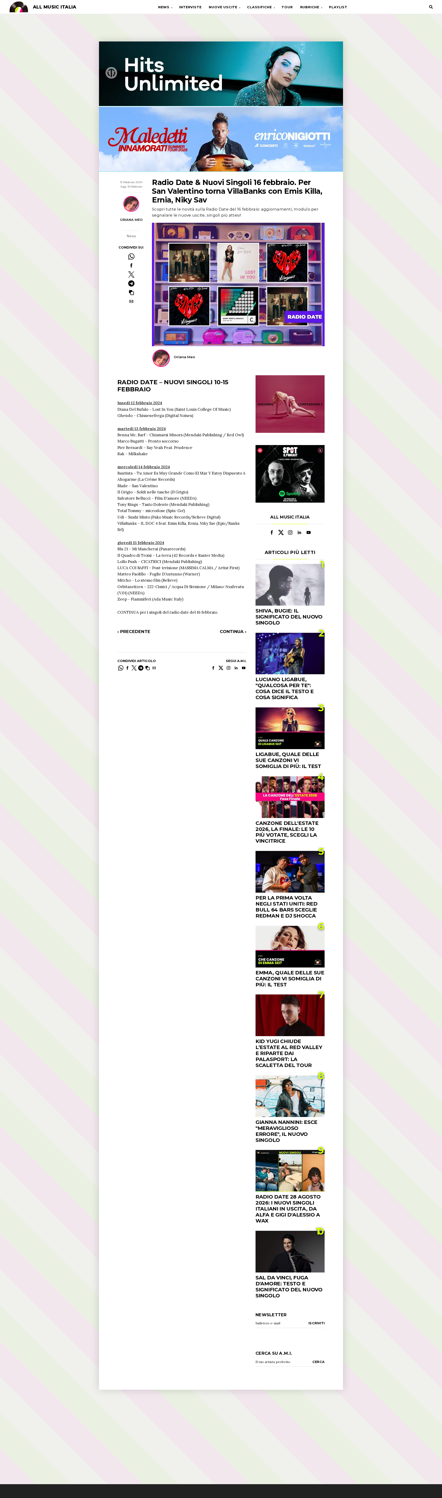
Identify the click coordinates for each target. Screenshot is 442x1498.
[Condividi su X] (131, 274)
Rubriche (309, 7)
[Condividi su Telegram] (131, 283)
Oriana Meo (131, 220)
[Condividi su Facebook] (131, 265)
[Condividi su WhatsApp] (131, 256)
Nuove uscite (223, 7)
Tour (287, 7)
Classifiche (259, 7)
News (163, 7)
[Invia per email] (131, 301)
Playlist (338, 7)
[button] (131, 292)
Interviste (190, 7)
